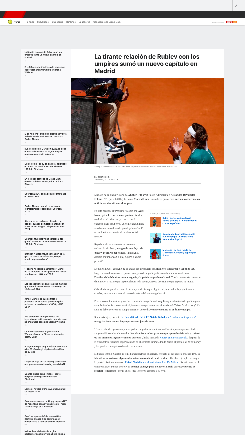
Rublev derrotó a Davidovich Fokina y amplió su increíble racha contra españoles (179, 221)
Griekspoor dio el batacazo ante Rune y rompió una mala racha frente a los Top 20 (178, 237)
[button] (228, 14)
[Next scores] (235, 5)
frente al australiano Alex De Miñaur (151, 362)
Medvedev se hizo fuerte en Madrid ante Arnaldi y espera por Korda (179, 253)
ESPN (14, 14)
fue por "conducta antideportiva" (158, 317)
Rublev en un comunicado (173, 337)
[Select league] (16, 5)
